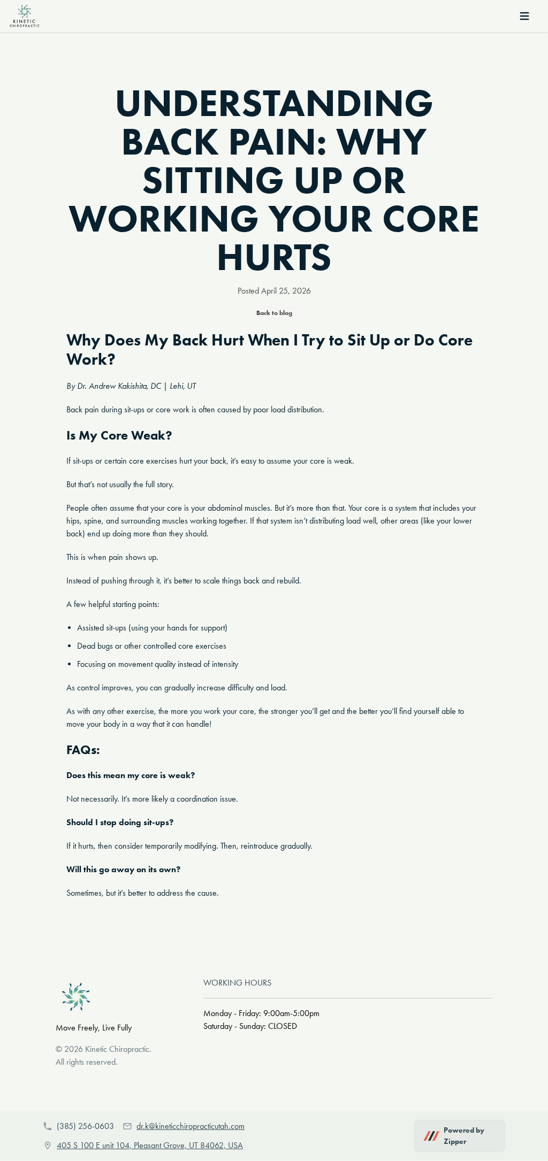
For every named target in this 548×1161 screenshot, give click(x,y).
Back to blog (274, 313)
